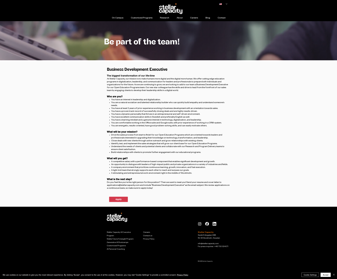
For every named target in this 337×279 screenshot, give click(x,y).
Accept (325, 274)
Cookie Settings (310, 274)
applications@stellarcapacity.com (123, 185)
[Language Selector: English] (222, 4)
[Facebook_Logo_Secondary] (207, 224)
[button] (117, 18)
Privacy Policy (182, 274)
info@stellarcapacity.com (208, 244)
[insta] (200, 224)
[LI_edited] (214, 224)
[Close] (333, 275)
